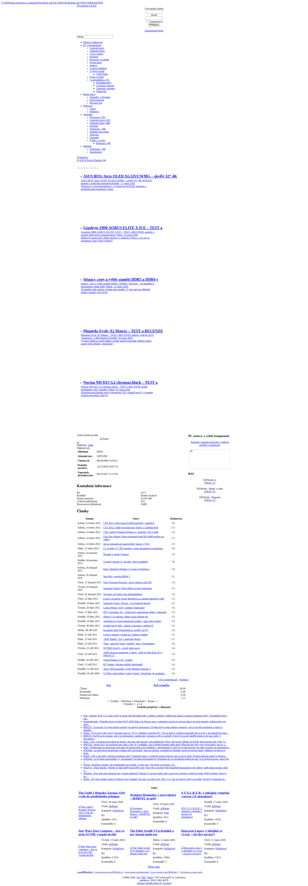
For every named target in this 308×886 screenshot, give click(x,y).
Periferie (94, 56)
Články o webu (97, 140)
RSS (93, 2)
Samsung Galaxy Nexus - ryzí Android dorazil (126, 603)
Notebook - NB (98, 129)
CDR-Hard (101, 74)
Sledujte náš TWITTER (79, 2)
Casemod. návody (105, 85)
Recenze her (96, 103)
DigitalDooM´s (103, 82)
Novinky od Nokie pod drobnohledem (122, 594)
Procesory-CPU (98, 117)
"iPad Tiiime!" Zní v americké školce (122, 639)
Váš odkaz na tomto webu (191, 872)
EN (98, 2)
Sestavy (94, 65)
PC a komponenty (92, 45)
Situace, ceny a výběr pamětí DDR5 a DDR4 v (120, 279)
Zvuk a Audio (97, 77)
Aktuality (88, 114)
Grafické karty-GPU (100, 120)
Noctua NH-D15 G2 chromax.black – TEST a (120, 382)
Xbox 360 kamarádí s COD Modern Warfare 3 (127, 669)
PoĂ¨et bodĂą (161, 685)
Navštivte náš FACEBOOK (53, 2)
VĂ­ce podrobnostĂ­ (168, 679)
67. (88, 448)
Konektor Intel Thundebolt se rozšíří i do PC (125, 630)
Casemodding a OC (100, 80)
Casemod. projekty (105, 88)
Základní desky (97, 51)
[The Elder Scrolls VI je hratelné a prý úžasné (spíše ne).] (140, 853)
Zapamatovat (156, 21)
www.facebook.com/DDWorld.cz (109, 872)
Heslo (154, 15)
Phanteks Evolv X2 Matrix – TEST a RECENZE (123, 331)
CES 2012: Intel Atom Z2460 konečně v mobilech (128, 523)
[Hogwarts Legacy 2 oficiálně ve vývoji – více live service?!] (192, 853)
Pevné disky (96, 62)
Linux (93, 108)
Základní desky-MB (100, 123)
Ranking (184, 679)
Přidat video (154, 866)
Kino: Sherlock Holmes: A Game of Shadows (126, 569)
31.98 (90, 445)
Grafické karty (97, 48)
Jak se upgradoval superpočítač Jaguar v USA (126, 544)
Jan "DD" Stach (145, 877)
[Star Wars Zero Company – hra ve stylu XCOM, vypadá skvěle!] (89, 855)
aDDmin (113, 806)
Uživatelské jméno (154, 8)
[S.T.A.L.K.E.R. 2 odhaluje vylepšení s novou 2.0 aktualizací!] (192, 817)
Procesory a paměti (99, 59)
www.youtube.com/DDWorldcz (164, 872)
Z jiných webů (97, 71)
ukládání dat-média (99, 131)
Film (166, 812)
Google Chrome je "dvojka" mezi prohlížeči (125, 561)
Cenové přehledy (98, 68)
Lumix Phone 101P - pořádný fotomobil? (124, 607)
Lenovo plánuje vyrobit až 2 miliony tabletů (125, 634)
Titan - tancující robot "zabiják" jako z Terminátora (129, 643)
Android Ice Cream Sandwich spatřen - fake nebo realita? (132, 621)
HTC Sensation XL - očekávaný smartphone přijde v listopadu (135, 612)
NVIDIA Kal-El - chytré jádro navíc (121, 648)
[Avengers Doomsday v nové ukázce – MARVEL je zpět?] (140, 817)
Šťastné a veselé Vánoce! (116, 554)
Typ (108, 685)
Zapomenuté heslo (154, 30)
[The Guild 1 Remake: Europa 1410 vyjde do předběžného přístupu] (89, 818)
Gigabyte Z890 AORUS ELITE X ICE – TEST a (122, 228)
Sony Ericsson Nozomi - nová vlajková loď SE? (127, 582)
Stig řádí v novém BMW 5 (116, 576)
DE (101, 2)
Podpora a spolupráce (28, 2)
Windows (94, 111)
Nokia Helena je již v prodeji (118, 660)
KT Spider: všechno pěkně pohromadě (122, 664)
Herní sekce (89, 94)
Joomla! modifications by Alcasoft (154, 883)
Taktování (101, 91)
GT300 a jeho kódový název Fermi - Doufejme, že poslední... (134, 673)
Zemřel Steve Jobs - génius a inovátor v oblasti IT (128, 625)
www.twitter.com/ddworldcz (137, 872)
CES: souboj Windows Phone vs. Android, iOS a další (130, 532)
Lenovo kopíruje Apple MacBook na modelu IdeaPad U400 (133, 598)
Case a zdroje (96, 54)
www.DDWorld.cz (85, 872)
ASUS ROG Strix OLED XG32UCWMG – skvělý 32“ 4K (130, 176)
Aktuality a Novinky (100, 97)
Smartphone (96, 152)
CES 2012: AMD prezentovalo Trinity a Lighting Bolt (130, 527)
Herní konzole (97, 100)
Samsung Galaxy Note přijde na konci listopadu (127, 588)
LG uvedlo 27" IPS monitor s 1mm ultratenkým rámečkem (133, 548)
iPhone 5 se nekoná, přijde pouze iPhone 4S (125, 616)
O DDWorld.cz (9, 2)
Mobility (87, 146)
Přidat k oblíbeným (93, 42)
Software (87, 105)
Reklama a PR (103, 143)
